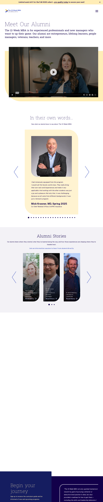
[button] (51, 72)
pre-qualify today (61, 2)
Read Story (29, 299)
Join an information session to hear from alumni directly (51, 248)
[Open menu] (96, 11)
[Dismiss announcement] (99, 2)
